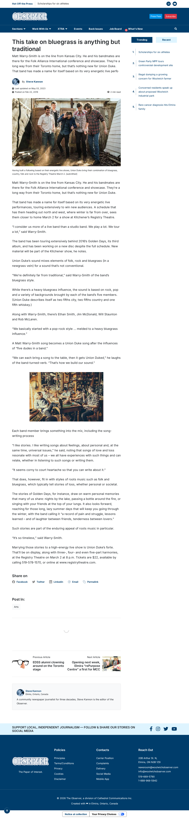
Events (78, 28)
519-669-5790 (146, 776)
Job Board (115, 28)
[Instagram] (168, 4)
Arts (16, 606)
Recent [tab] (166, 39)
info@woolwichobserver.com (154, 771)
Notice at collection (76, 814)
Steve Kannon (33, 690)
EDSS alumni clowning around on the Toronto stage (48, 665)
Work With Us (40, 28)
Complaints (102, 763)
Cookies (58, 773)
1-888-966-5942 (147, 780)
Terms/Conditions (64, 763)
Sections (17, 28)
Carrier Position (105, 758)
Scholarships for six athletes (53, 3)
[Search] (176, 29)
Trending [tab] (142, 39)
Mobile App (102, 778)
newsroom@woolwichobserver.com (158, 767)
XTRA (61, 28)
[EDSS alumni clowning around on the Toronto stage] (22, 663)
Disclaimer (60, 778)
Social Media (103, 773)
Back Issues (96, 28)
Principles (59, 758)
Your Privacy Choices (104, 814)
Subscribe (171, 16)
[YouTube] (175, 4)
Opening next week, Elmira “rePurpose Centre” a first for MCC (83, 665)
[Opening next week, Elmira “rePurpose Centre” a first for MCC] (110, 663)
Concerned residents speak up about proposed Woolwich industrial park (155, 91)
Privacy (58, 768)
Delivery (100, 768)
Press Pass (156, 16)
